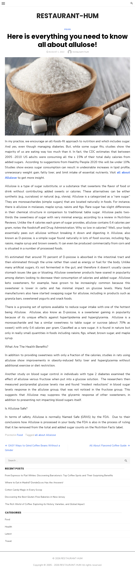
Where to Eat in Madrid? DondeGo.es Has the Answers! (34, 482)
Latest (8, 533)
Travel (8, 541)
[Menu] (3, 3)
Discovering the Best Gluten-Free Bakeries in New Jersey (35, 496)
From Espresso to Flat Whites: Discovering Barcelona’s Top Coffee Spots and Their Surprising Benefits (59, 475)
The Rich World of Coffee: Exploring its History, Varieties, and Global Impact (44, 504)
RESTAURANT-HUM (68, 15)
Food (67, 29)
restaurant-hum (80, 51)
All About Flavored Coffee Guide (108, 445)
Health (8, 526)
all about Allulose (45, 435)
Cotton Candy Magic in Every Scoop (23, 489)
